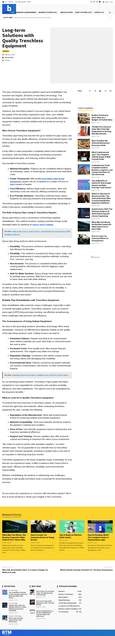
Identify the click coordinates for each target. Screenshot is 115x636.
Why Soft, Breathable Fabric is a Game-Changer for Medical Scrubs (25, 571)
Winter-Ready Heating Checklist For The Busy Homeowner (86, 570)
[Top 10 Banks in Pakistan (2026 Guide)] (71, 526)
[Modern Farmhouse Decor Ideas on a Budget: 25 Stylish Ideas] (84, 118)
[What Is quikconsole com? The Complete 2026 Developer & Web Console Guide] (84, 156)
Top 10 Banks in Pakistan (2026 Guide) (70, 536)
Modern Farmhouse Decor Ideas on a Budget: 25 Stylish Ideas (102, 117)
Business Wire (9, 57)
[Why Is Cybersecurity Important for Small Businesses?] (4, 617)
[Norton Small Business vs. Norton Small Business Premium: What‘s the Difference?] (32, 611)
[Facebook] (91, 1)
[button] (110, 12)
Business (6, 51)
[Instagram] (94, 1)
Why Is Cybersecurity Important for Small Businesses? (16, 619)
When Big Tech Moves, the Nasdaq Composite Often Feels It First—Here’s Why (101, 225)
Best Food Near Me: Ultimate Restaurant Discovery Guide (101, 143)
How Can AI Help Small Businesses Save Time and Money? (45, 602)
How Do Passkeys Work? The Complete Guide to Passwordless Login (98, 537)
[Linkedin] (100, 91)
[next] (111, 17)
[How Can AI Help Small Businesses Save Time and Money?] (32, 602)
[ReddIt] (105, 91)
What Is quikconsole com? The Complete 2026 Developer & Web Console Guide (40, 17)
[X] (97, 1)
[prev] (107, 17)
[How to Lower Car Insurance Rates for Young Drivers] (84, 239)
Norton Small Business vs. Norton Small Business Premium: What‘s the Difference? (44, 613)
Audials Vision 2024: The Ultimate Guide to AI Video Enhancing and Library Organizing (102, 212)
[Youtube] (99, 1)
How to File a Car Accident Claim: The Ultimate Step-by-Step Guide (45, 593)
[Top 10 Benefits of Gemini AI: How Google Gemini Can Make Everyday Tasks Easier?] (84, 185)
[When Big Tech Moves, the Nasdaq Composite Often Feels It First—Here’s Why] (84, 226)
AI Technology (13, 590)
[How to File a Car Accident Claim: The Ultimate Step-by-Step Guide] (32, 592)
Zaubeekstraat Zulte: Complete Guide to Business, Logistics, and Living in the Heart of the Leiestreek (102, 170)
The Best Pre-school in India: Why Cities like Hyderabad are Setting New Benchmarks (101, 130)
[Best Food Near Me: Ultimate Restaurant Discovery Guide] (84, 144)
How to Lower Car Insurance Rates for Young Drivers (100, 238)
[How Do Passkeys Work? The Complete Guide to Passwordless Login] (100, 526)
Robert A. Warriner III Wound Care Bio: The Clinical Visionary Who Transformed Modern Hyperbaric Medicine (101, 198)
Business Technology (15, 616)
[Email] (110, 91)
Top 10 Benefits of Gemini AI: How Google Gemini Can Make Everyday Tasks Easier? (101, 184)
